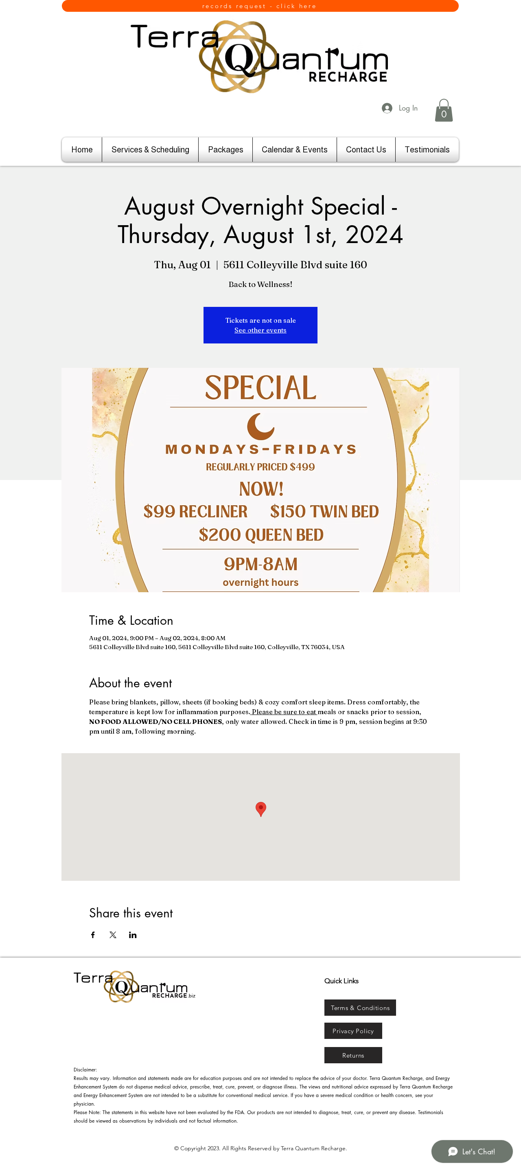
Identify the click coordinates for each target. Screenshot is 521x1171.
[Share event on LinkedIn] (133, 935)
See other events (260, 330)
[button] (443, 110)
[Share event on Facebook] (93, 935)
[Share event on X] (113, 935)
